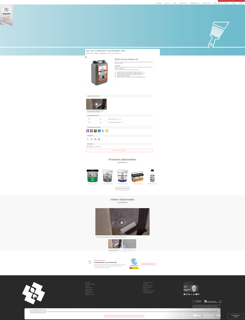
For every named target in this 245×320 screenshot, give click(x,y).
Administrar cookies (147, 292)
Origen (174, 3)
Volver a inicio (89, 53)
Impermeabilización (194, 3)
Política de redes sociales (148, 291)
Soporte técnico (88, 287)
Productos (167, 3)
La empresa (87, 282)
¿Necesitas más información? (119, 150)
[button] (86, 57)
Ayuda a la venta (217, 3)
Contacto (241, 3)
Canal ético (145, 289)
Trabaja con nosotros (89, 294)
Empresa (233, 3)
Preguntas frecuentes (148, 282)
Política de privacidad (147, 285)
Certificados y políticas (90, 284)
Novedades (158, 3)
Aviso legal (145, 284)
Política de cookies (147, 287)
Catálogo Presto (88, 291)
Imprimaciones (103, 53)
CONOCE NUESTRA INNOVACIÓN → (148, 264)
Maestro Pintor (183, 3)
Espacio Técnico (206, 3)
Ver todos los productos (122, 188)
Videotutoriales (88, 292)
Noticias (226, 3)
